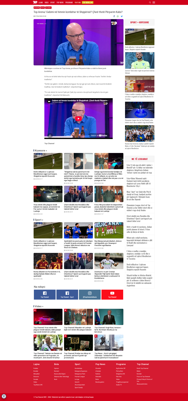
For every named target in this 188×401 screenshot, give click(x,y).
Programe (69, 2)
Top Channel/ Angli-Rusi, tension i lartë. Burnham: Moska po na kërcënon (107, 330)
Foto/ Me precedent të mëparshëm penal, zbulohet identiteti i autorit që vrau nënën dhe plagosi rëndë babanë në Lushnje (108, 209)
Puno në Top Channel (143, 376)
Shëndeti (98, 376)
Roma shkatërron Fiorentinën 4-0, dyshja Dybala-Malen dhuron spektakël (47, 275)
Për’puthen (119, 371)
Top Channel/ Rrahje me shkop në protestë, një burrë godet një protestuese (77, 355)
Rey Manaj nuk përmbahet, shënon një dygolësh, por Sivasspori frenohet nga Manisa (108, 244)
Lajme (41, 2)
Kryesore (36, 7)
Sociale (35, 379)
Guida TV (119, 385)
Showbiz (98, 368)
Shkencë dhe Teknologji (61, 376)
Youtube (78, 2)
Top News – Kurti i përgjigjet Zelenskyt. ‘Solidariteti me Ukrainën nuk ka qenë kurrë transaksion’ (108, 355)
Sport (52, 2)
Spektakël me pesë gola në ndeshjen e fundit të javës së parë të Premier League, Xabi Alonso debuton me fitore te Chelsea (78, 245)
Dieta (97, 379)
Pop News (60, 2)
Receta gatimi (99, 382)
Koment (56, 371)
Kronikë (35, 371)
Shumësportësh (80, 385)
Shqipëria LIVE (120, 374)
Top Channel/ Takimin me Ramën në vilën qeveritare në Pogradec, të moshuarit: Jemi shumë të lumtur (48, 355)
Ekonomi (36, 376)
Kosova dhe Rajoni (59, 374)
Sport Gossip (79, 387)
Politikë (35, 368)
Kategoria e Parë (80, 374)
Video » (39, 306)
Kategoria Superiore (81, 371)
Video (46, 2)
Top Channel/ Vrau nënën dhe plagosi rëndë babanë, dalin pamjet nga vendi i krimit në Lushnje (47, 330)
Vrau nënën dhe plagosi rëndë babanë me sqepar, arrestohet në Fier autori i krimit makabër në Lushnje (47, 209)
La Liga (77, 379)
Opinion (56, 368)
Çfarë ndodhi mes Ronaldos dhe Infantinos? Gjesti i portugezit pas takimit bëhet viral (77, 208)
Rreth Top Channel (142, 368)
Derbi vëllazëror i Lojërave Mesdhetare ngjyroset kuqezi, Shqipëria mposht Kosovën (45, 175)
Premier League (80, 376)
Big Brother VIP (120, 368)
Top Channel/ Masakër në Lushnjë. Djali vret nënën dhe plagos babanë (77, 329)
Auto (55, 379)
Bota (56, 364)
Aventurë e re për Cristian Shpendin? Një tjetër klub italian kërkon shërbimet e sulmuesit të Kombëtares (107, 276)
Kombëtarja (78, 368)
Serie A (77, 382)
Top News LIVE (88, 2)
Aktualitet (36, 374)
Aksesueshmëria (142, 384)
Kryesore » (41, 150)
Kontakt (139, 374)
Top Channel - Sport (67, 297)
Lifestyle (98, 371)
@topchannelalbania (90, 297)
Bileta (138, 371)
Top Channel (45, 297)
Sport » (39, 219)
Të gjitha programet (122, 382)
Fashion (97, 374)
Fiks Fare (119, 376)
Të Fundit (48, 7)
